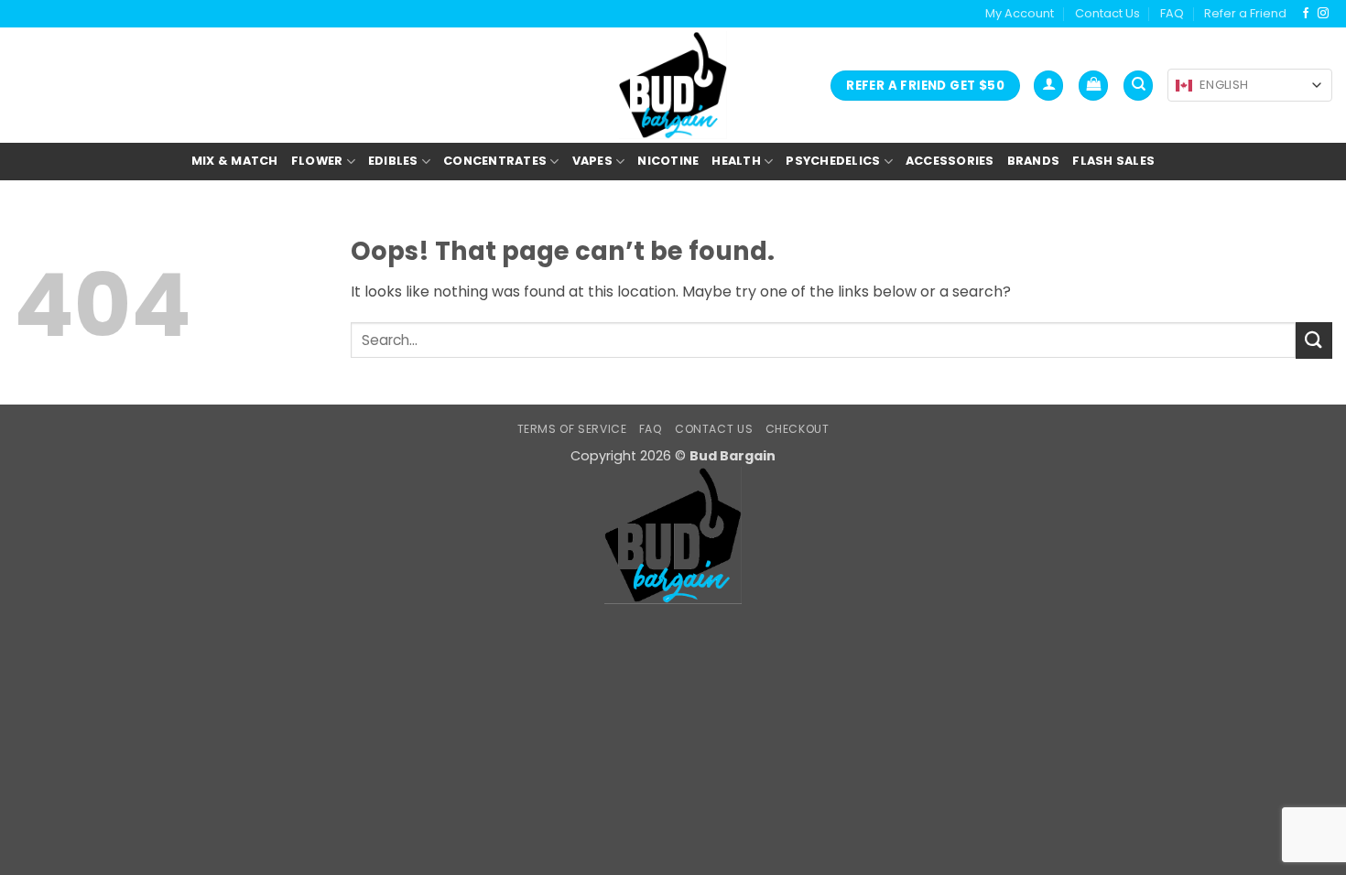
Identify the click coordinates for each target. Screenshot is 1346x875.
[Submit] (1314, 340)
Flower (317, 160)
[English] (1184, 86)
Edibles (393, 160)
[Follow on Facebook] (1305, 13)
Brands (1033, 160)
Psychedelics (833, 160)
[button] (1048, 85)
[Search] (1138, 85)
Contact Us (1107, 13)
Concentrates (495, 160)
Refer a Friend (1245, 13)
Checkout (797, 429)
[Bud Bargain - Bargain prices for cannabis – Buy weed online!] (673, 85)
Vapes (592, 160)
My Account (1019, 13)
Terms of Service (572, 429)
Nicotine (668, 160)
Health (736, 160)
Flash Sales (1113, 160)
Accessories (950, 160)
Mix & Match (234, 160)
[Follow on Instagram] (1323, 13)
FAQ (1172, 13)
